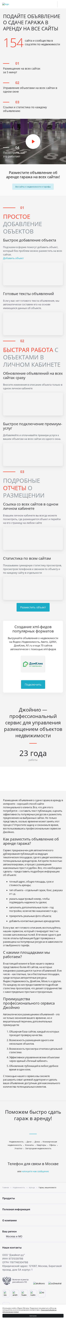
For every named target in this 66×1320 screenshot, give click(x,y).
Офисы (52, 1145)
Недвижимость (16, 1141)
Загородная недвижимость (38, 1148)
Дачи (29, 1141)
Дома (37, 1141)
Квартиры (41, 1145)
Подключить (33, 684)
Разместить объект (33, 607)
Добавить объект (13, 258)
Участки (18, 1148)
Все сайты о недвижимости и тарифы (33, 186)
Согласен (33, 1316)
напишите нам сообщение (35, 1171)
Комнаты (29, 1145)
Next (59, 664)
